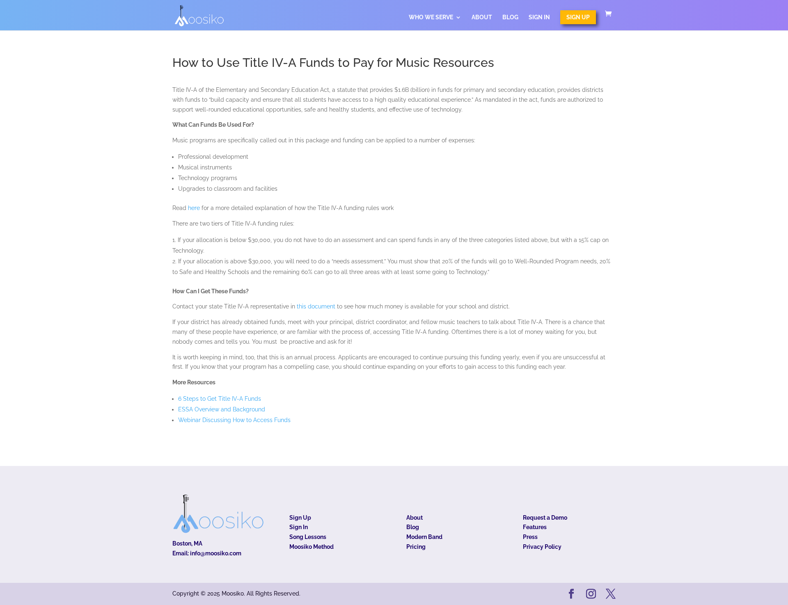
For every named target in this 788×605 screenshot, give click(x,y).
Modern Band (424, 537)
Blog (510, 17)
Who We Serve (431, 17)
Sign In (539, 17)
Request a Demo (545, 517)
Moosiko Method (311, 546)
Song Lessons (307, 537)
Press (530, 537)
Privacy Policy (542, 546)
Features (535, 527)
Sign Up (578, 17)
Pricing (416, 546)
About (482, 17)
